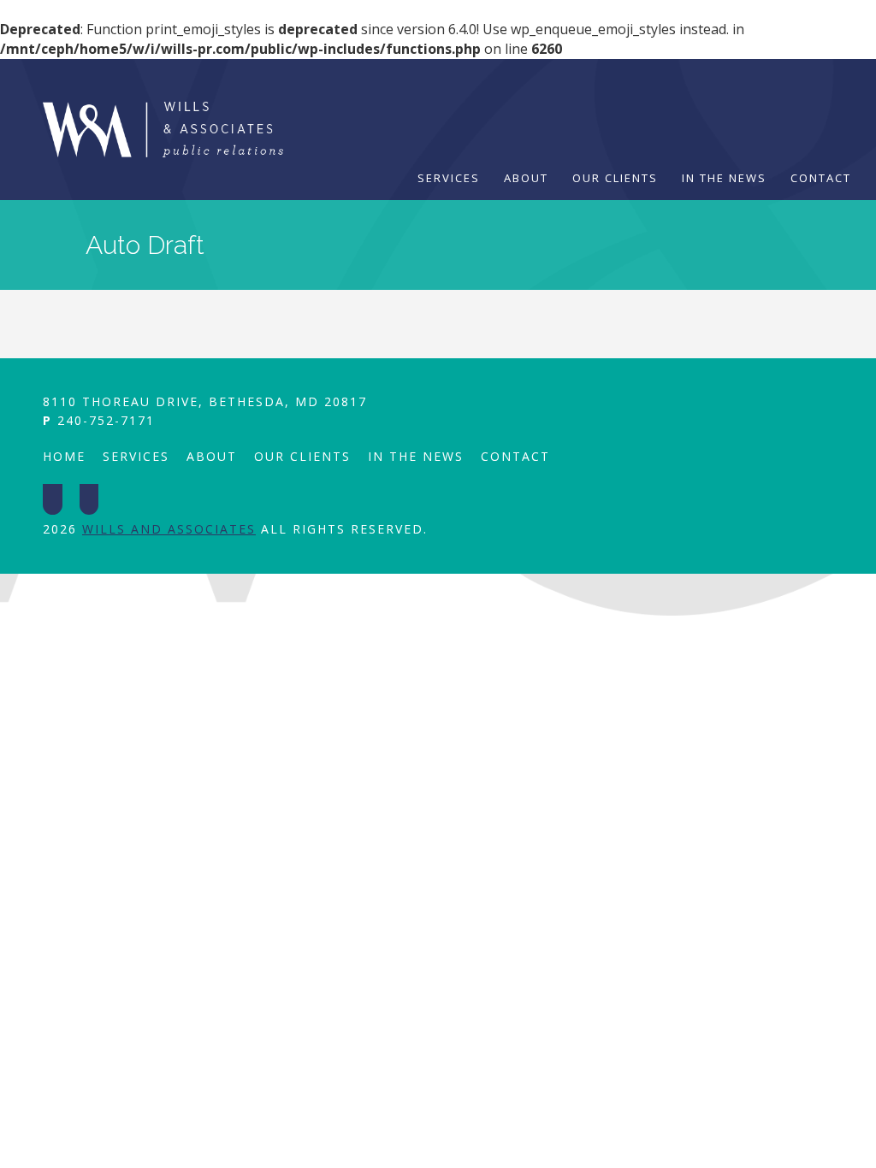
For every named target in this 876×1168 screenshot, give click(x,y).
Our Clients (615, 178)
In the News (724, 178)
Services (448, 178)
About (526, 178)
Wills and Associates (169, 529)
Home (64, 456)
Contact (820, 178)
